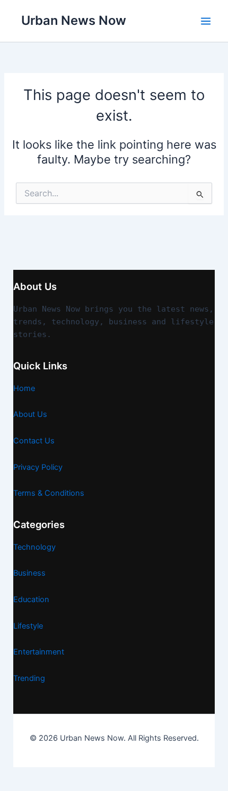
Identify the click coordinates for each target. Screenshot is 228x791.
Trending (29, 678)
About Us (30, 414)
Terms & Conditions (48, 493)
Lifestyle (28, 626)
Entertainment (38, 652)
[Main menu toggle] (205, 21)
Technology (34, 547)
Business (29, 573)
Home (24, 388)
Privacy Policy (38, 467)
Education (31, 599)
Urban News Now (73, 20)
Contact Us (34, 440)
